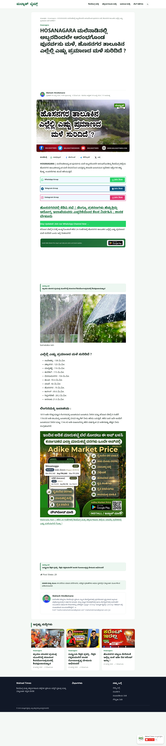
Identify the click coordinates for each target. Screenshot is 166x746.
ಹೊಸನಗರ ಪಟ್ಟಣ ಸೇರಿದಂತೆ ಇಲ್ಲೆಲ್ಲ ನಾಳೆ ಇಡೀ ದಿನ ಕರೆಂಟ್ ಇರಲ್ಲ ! (118, 657)
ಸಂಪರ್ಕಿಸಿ (116, 692)
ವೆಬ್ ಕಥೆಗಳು (138, 4)
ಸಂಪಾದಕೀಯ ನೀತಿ (120, 696)
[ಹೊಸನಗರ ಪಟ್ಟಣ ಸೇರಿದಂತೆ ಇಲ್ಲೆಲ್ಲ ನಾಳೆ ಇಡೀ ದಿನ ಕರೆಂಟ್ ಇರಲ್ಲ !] (118, 638)
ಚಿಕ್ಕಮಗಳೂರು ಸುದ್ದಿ (109, 4)
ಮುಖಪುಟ (43, 19)
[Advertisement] (83, 72)
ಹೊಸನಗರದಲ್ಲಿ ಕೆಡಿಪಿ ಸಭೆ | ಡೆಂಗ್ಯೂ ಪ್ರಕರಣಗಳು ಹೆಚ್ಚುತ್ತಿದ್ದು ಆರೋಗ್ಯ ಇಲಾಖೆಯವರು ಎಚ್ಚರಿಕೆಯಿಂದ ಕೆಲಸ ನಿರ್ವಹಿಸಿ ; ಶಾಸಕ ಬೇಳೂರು (81, 212)
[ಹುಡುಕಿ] (148, 4)
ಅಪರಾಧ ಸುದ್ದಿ (125, 4)
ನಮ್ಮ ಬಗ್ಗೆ (116, 688)
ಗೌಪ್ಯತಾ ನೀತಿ (117, 700)
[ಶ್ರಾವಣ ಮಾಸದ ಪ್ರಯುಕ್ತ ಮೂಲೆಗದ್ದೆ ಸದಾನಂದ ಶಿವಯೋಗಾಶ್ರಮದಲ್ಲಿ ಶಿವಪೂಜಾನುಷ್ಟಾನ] (47, 638)
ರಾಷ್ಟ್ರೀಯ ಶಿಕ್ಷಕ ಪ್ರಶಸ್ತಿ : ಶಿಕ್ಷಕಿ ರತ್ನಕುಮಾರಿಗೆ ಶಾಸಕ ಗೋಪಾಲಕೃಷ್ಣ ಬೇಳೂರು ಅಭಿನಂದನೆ (73, 568)
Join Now (118, 180)
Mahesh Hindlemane (55, 93)
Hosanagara (52, 19)
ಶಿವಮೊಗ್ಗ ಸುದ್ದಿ (93, 4)
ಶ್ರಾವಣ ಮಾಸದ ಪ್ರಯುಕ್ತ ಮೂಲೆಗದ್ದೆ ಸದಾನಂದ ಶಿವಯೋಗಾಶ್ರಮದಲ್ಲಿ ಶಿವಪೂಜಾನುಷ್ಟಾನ (73, 289)
